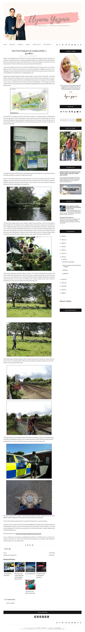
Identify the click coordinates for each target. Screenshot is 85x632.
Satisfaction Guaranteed (68, 262)
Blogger (58, 627)
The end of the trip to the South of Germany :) (40, 575)
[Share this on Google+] (30, 545)
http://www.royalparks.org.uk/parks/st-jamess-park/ (28, 533)
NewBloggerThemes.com (56, 628)
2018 (63, 250)
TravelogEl (36, 44)
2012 (63, 279)
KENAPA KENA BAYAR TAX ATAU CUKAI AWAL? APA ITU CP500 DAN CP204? (70, 173)
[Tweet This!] (28, 545)
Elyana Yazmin (41, 627)
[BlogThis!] (6, 549)
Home (5, 44)
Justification (65, 273)
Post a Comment (10, 603)
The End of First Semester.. (67, 217)
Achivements (47, 44)
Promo (28, 44)
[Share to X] (8, 549)
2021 (63, 239)
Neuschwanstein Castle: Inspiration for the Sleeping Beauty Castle (73, 207)
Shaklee (11, 44)
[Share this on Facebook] (25, 545)
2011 (63, 282)
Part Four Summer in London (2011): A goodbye (29, 52)
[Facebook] (60, 45)
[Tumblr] (78, 45)
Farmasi (20, 44)
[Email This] (5, 549)
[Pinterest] (66, 45)
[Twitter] (57, 45)
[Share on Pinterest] (32, 545)
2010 (63, 286)
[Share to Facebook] (10, 549)
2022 (63, 236)
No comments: (33, 56)
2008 (63, 293)
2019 (63, 246)
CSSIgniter (30, 628)
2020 (63, 243)
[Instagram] (72, 45)
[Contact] (77, 112)
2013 (63, 257)
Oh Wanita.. (65, 270)
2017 (63, 253)
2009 (63, 289)
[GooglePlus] (63, 45)
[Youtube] (75, 45)
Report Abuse (65, 301)
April (64, 259)
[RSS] (81, 45)
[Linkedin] (69, 45)
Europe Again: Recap (30, 573)
